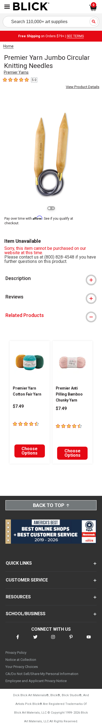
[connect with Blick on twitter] (35, 640)
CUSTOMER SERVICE (27, 580)
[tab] (51, 278)
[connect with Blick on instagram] (53, 640)
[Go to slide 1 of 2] (49, 208)
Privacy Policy (15, 653)
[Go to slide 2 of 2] (53, 208)
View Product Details (82, 87)
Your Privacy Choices (21, 667)
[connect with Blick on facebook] (17, 640)
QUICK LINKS (19, 563)
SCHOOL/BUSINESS (25, 613)
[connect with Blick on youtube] (88, 640)
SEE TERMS (75, 36)
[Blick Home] (31, 6)
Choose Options (29, 451)
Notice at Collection (20, 660)
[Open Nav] (7, 7)
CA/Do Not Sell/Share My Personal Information (41, 674)
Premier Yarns (16, 72)
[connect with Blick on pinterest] (71, 640)
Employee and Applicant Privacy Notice (36, 681)
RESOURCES (18, 596)
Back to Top (48, 505)
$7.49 (18, 406)
